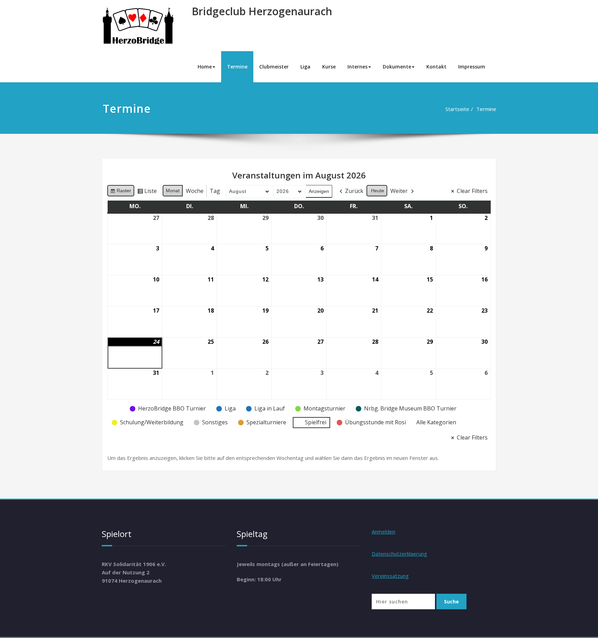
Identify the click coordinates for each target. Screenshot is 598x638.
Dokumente (397, 66)
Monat (173, 190)
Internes (357, 66)
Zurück (354, 191)
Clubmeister (274, 66)
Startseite (457, 108)
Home (205, 66)
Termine (237, 66)
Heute (377, 190)
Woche (194, 191)
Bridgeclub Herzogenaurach (262, 11)
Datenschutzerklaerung (399, 553)
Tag (215, 191)
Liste (147, 192)
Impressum (471, 66)
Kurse (329, 66)
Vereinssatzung (390, 575)
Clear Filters (472, 191)
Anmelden (383, 531)
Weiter (399, 191)
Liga (305, 66)
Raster (120, 192)
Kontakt (436, 66)
